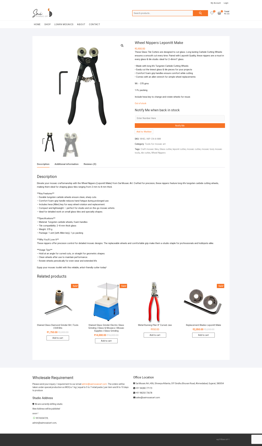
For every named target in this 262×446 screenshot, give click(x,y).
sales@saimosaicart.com (147, 397)
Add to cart (57, 338)
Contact (94, 24)
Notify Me (180, 125)
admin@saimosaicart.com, (44, 423)
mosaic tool (208, 149)
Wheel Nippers (158, 152)
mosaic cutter (194, 149)
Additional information (67, 164)
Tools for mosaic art (155, 144)
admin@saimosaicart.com (94, 384)
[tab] (43, 164)
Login (226, 3)
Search (200, 13)
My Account (216, 3)
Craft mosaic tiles (150, 149)
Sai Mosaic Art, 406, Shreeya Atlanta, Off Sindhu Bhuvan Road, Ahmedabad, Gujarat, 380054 (179, 383)
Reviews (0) (90, 164)
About (81, 24)
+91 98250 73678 (143, 393)
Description (43, 164)
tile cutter (145, 152)
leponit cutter (179, 149)
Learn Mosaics (64, 24)
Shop (47, 24)
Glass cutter (166, 149)
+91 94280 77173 (143, 388)
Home (37, 24)
